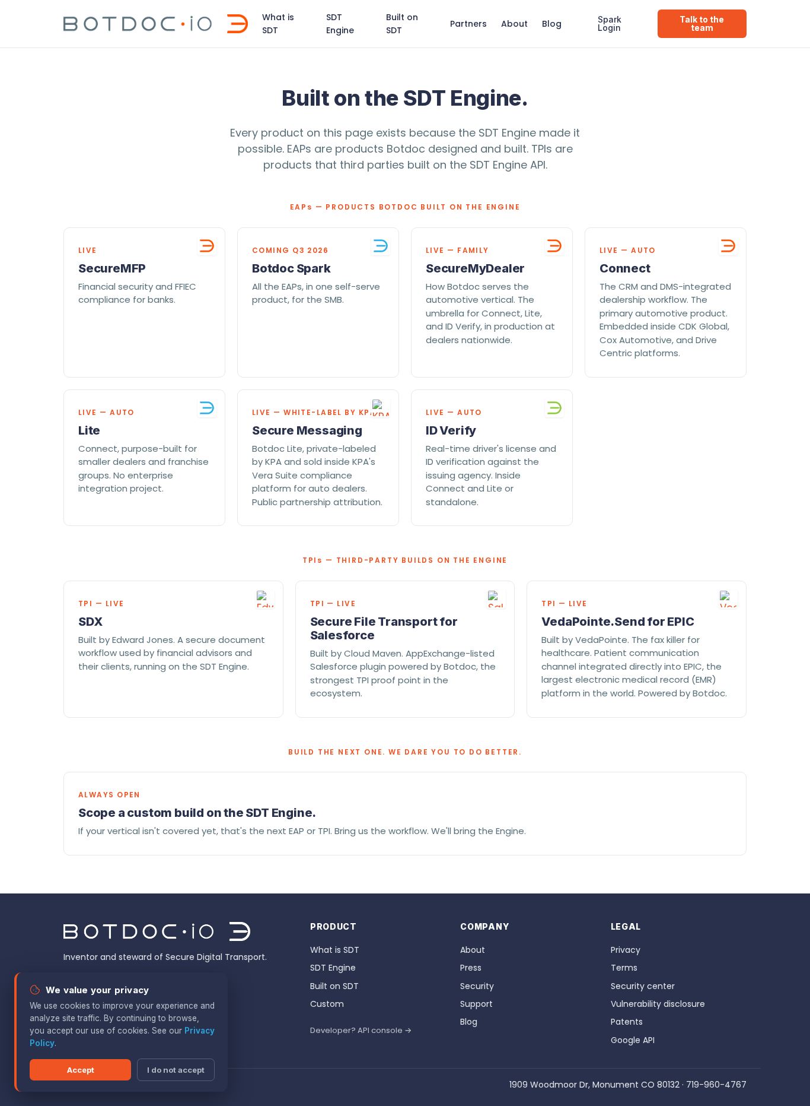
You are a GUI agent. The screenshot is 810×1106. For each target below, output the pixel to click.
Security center (643, 986)
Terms (624, 968)
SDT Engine (340, 23)
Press (470, 968)
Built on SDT (402, 23)
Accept (80, 1070)
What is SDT (278, 23)
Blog (552, 24)
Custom (327, 1004)
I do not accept (176, 1070)
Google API (633, 1040)
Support (476, 1004)
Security (477, 986)
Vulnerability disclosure (658, 1004)
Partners (468, 24)
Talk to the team (702, 23)
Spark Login (609, 23)
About (514, 24)
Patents (627, 1022)
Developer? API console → (361, 1030)
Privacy (625, 950)
